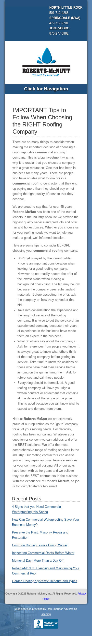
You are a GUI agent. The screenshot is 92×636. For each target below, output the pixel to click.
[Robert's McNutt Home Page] (46, 62)
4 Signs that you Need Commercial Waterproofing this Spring (37, 509)
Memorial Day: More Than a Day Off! (38, 560)
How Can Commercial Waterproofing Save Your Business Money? (45, 522)
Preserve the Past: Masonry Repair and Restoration (40, 535)
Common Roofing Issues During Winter (39, 545)
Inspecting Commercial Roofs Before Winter (43, 553)
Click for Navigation (46, 88)
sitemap (46, 614)
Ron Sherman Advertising (62, 608)
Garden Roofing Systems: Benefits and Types (44, 581)
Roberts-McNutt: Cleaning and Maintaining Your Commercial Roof (45, 570)
